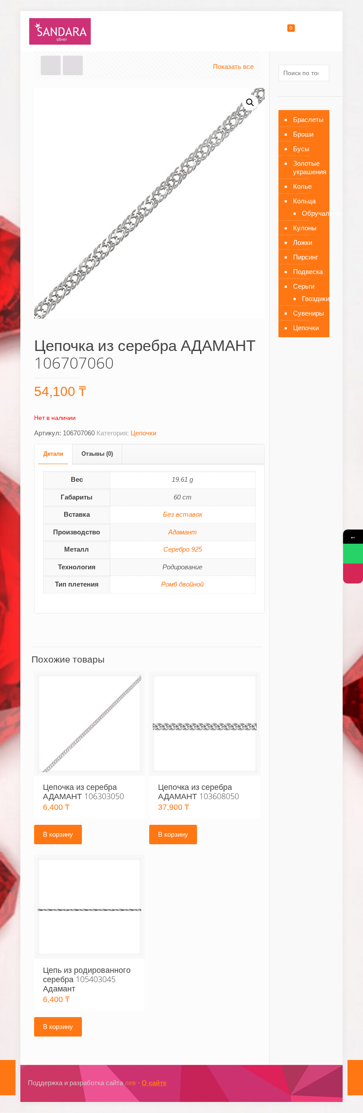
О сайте (154, 1082)
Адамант (182, 532)
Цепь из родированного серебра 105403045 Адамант (87, 979)
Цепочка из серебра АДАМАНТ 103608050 (198, 791)
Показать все (233, 66)
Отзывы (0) (97, 453)
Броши (303, 134)
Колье (302, 186)
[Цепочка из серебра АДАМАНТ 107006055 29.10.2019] (355, 1077)
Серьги (303, 286)
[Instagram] (297, 1082)
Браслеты (308, 119)
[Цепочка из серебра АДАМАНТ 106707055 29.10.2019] (7, 1077)
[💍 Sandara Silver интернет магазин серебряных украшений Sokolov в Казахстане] (60, 31)
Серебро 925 (182, 549)
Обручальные (311, 213)
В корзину (58, 834)
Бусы (301, 148)
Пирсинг (305, 257)
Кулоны (305, 228)
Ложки (302, 242)
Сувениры (308, 313)
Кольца (304, 201)
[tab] (54, 454)
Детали (53, 453)
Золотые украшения (309, 167)
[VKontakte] (309, 1082)
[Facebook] (285, 1082)
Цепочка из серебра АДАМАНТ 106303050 (83, 791)
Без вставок (182, 514)
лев (130, 1082)
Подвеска (308, 271)
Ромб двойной (182, 584)
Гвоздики (311, 298)
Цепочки (143, 433)
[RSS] (321, 1082)
